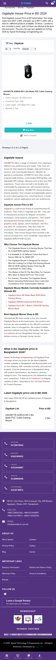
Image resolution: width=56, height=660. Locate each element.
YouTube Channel (42, 381)
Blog (4, 552)
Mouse (15, 321)
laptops (21, 224)
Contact (32, 539)
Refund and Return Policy (40, 567)
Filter (9, 43)
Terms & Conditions (37, 573)
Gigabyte (19, 43)
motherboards (38, 221)
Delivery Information (10, 567)
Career (32, 552)
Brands (5, 580)
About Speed (7, 539)
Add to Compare (28, 135)
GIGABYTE (9, 163)
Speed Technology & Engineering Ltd (20, 357)
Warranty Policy (8, 573)
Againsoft (39, 647)
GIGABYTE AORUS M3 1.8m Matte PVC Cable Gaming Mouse (19, 418)
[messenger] (5, 594)
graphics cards (10, 224)
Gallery (32, 546)
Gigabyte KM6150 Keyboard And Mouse (25, 302)
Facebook (35, 378)
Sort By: (16, 48)
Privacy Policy (8, 546)
